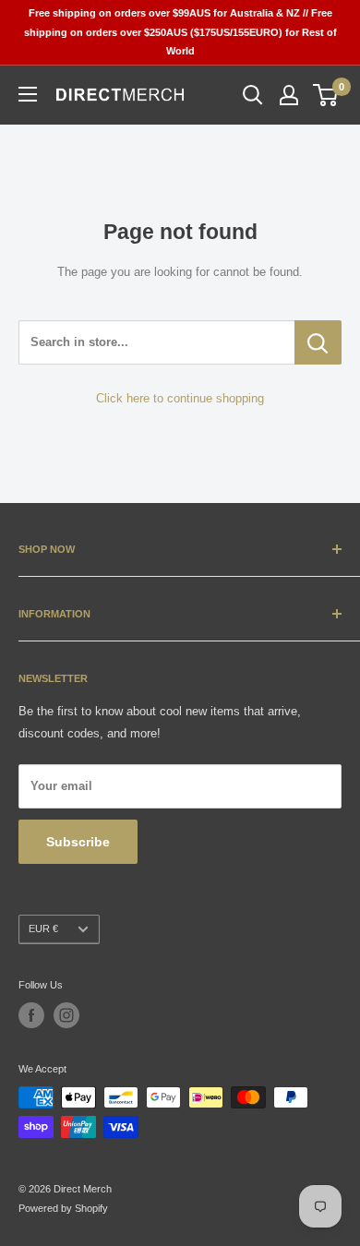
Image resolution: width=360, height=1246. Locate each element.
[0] (326, 95)
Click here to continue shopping (180, 398)
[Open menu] (27, 94)
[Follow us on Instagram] (66, 1015)
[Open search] (253, 95)
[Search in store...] (318, 342)
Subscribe (78, 841)
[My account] (289, 95)
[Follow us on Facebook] (31, 1015)
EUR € (43, 928)
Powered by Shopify (63, 1208)
